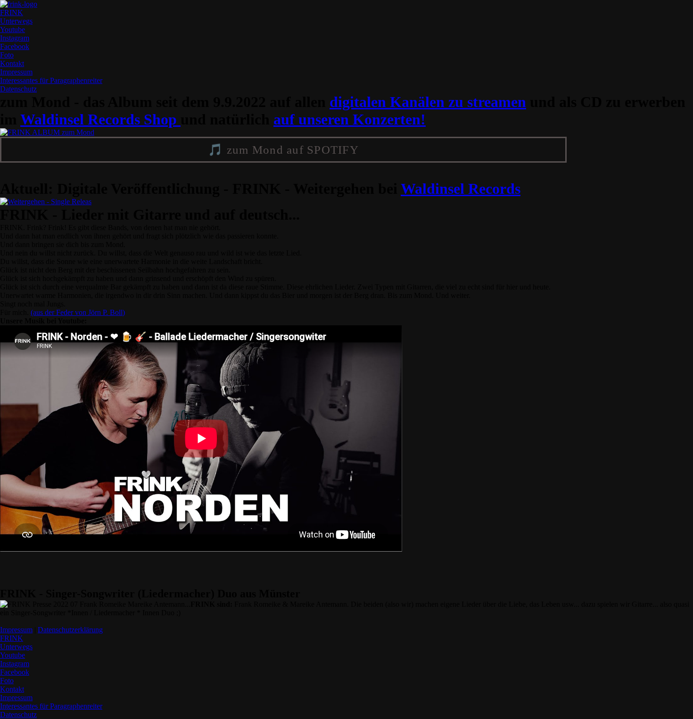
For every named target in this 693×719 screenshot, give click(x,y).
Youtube (12, 29)
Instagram (14, 38)
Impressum (51, 76)
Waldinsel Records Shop (100, 119)
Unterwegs (16, 21)
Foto (7, 55)
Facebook (14, 46)
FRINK (11, 12)
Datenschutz (18, 89)
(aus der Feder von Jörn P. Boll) (78, 312)
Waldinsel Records (460, 188)
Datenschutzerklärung (70, 630)
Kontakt (12, 63)
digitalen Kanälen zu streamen (428, 101)
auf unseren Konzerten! (349, 119)
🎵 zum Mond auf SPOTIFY (283, 149)
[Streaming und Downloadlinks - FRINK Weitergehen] (45, 202)
